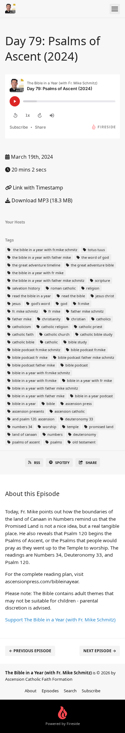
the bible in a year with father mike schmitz (47, 280)
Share (91, 462)
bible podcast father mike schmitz (85, 357)
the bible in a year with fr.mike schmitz (44, 249)
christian (78, 318)
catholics (103, 318)
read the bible (73, 295)
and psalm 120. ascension (32, 419)
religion (92, 288)
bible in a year (23, 403)
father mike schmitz (87, 311)
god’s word (40, 303)
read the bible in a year (31, 295)
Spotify (62, 462)
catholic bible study (96, 334)
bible (50, 403)
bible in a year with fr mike (89, 380)
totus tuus (96, 249)
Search (70, 691)
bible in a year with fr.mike (33, 380)
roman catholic (63, 288)
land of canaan (24, 434)
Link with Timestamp (37, 187)
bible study (77, 342)
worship (49, 426)
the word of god (94, 257)
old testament (83, 442)
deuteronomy (84, 434)
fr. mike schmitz (24, 311)
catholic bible (22, 342)
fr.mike (83, 303)
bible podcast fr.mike (87, 349)
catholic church (56, 334)
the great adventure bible (92, 265)
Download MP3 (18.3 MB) (41, 200)
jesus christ (104, 295)
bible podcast (76, 365)
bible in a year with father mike (37, 395)
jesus (16, 303)
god (63, 303)
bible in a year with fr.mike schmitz (40, 372)
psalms (55, 442)
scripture (102, 280)
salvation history (25, 288)
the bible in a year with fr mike (37, 272)
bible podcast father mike (33, 365)
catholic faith (22, 334)
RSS (37, 462)
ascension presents (27, 411)
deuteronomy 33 (78, 419)
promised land (100, 426)
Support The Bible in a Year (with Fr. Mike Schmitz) (60, 619)
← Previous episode (30, 650)
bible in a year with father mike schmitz (44, 388)
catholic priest (90, 326)
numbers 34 (21, 426)
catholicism (21, 326)
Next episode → (99, 650)
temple (72, 426)
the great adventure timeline (35, 265)
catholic (51, 342)
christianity (51, 318)
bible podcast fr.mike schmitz (35, 349)
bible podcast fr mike (29, 357)
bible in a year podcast (93, 395)
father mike (21, 318)
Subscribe (91, 691)
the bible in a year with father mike (41, 257)
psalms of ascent (25, 442)
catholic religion (54, 326)
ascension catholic (69, 411)
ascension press (78, 403)
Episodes (50, 691)
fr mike (53, 311)
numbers (54, 434)
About (31, 691)
